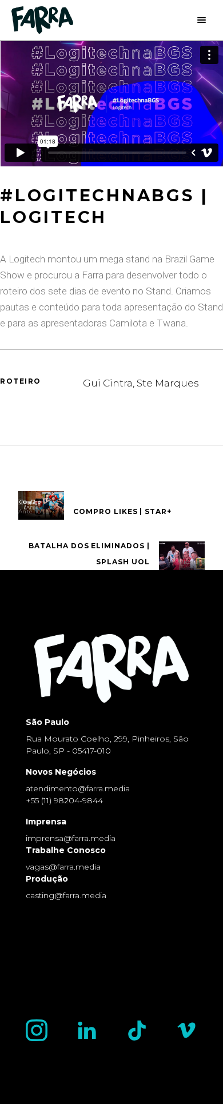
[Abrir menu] (204, 20)
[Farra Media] (42, 20)
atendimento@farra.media (78, 788)
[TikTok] (137, 1031)
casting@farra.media (66, 895)
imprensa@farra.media (71, 838)
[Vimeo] (186, 1030)
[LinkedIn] (87, 1030)
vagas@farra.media (63, 867)
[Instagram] (36, 1030)
